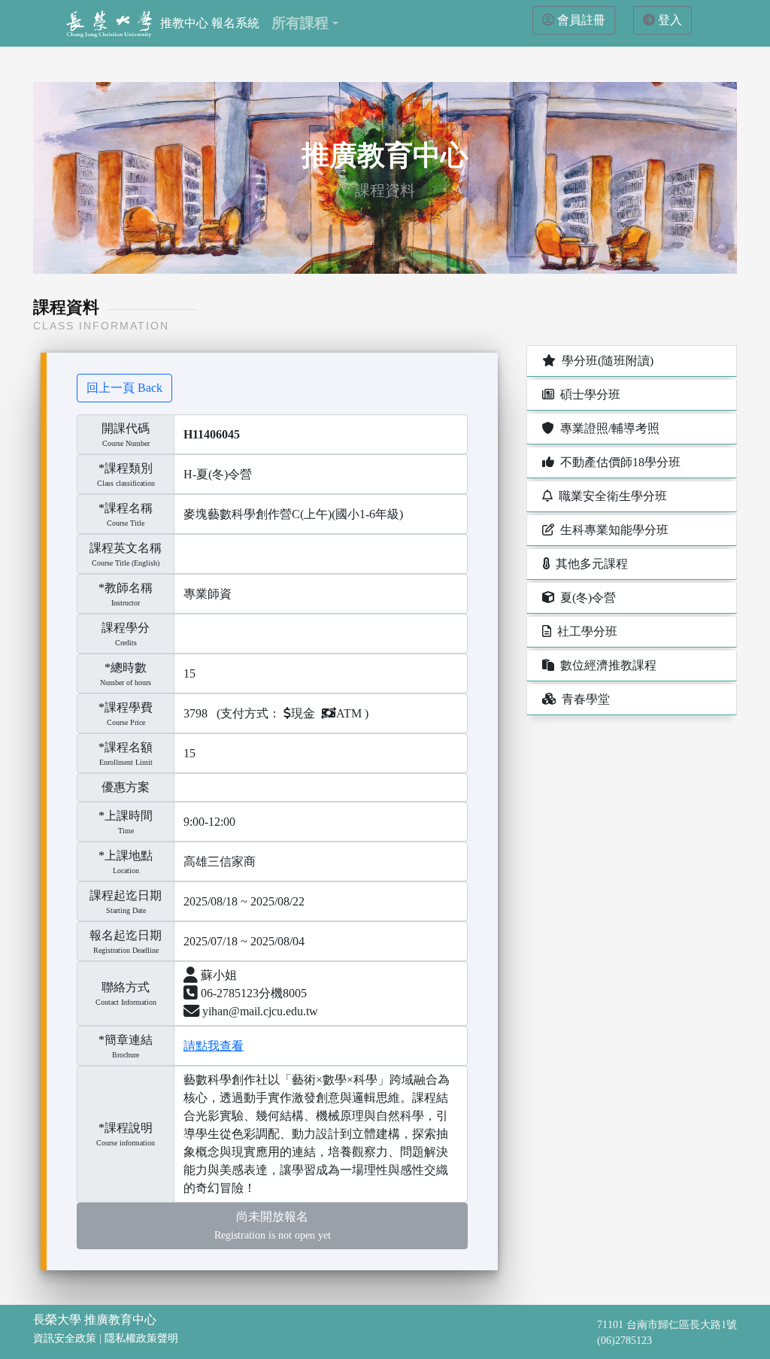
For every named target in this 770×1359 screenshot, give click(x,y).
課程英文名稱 (125, 547)
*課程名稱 (126, 508)
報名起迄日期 (125, 941)
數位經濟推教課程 (605, 665)
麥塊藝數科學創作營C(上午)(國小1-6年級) (293, 514)
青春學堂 (583, 699)
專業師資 (207, 593)
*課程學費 (126, 707)
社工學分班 (584, 631)
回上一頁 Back (124, 387)
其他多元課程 (589, 563)
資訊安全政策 (64, 1338)
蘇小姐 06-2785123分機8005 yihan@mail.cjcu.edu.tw (258, 993)
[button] (304, 23)
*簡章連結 (126, 1039)
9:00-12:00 (209, 821)
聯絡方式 (125, 993)
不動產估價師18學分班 (617, 462)
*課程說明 (126, 1127)
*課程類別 (126, 468)
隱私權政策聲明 (141, 1338)
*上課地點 (126, 855)
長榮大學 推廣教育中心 (94, 1319)
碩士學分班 (587, 394)
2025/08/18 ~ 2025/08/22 (244, 901)
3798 (195, 713)
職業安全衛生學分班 (610, 496)
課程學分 (126, 627)
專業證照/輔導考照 (606, 428)
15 (189, 673)
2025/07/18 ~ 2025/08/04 (244, 941)
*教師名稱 (126, 587)
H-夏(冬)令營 (217, 474)
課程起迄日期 (125, 902)
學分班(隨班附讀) (604, 360)
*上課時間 (126, 815)
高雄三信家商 (219, 861)
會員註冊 (581, 20)
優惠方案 (126, 787)
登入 (670, 20)
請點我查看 (213, 1045)
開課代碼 (126, 428)
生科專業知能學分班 (611, 529)
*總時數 (126, 667)
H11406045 (211, 434)
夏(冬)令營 (585, 597)
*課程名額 (126, 747)
